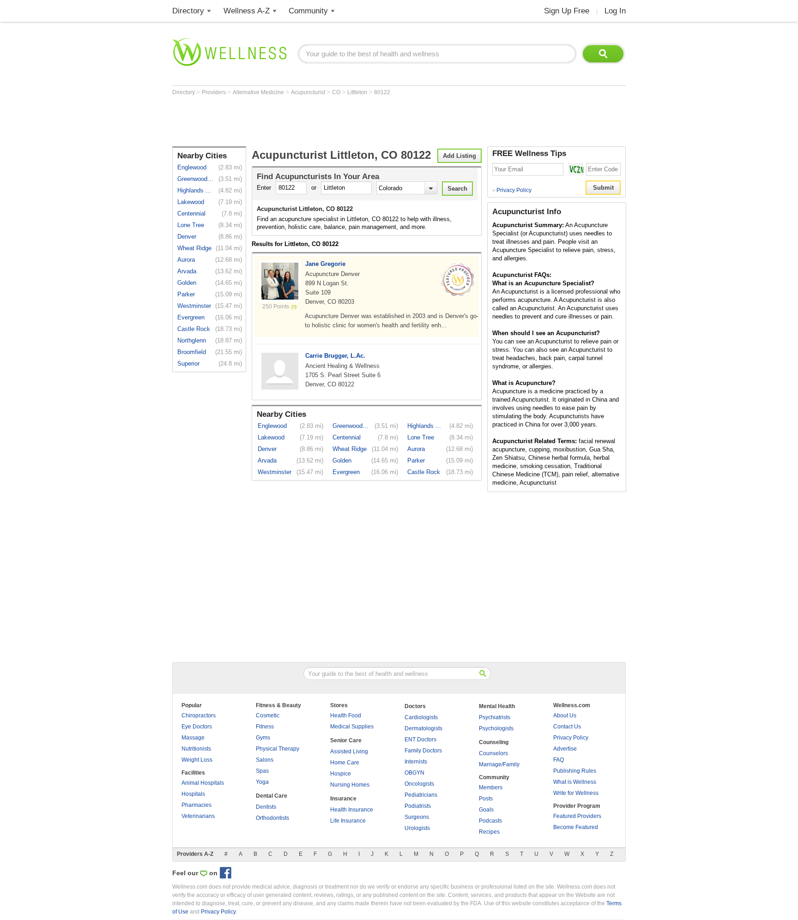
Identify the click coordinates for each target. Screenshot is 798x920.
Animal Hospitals (202, 783)
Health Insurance (351, 809)
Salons (264, 760)
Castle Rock (193, 328)
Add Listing (459, 155)
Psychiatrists (494, 717)
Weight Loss (196, 760)
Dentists (266, 807)
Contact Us (567, 726)
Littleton (358, 92)
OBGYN (414, 773)
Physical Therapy (277, 749)
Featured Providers (577, 816)
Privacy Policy (512, 190)
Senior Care (346, 740)
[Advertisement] (340, 121)
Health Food (345, 715)
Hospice (340, 773)
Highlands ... (194, 190)
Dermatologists (423, 728)
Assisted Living (349, 751)
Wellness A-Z (247, 10)
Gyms (263, 737)
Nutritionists (196, 749)
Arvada (186, 271)
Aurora (186, 259)
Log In (615, 10)
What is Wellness (574, 782)
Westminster (194, 305)
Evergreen (191, 317)
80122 (382, 92)
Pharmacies (196, 805)
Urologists (417, 828)
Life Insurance (348, 821)
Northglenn (191, 340)
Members (490, 787)
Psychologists (496, 728)
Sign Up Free (566, 10)
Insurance (343, 798)
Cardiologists (421, 717)
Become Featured (575, 827)
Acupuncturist (308, 92)
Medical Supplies (352, 726)
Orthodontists (272, 818)
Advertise (565, 749)
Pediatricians (421, 795)
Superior (188, 363)
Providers (214, 92)
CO (337, 92)
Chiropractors (198, 715)
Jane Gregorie (325, 263)
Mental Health (497, 706)
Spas (262, 771)
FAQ (558, 760)
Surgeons (417, 817)
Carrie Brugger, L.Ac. (335, 355)
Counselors (493, 753)
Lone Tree (190, 225)
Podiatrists (418, 806)
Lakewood (190, 201)
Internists (416, 761)
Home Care (344, 762)
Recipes (489, 832)
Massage (193, 737)
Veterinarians (198, 816)
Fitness (265, 726)
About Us (564, 715)
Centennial (191, 213)
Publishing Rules (574, 771)
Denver (186, 236)
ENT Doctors (420, 739)
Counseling (493, 742)
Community (308, 10)
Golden (186, 282)
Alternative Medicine (259, 92)
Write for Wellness (575, 793)
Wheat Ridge (194, 248)
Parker (186, 294)
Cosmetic (267, 715)
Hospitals (193, 794)
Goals (486, 809)
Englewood (191, 167)
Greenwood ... (195, 178)
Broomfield (191, 352)
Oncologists (419, 784)
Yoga (262, 782)
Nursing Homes (349, 785)
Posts (486, 798)
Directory (188, 10)
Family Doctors (423, 750)
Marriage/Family (499, 764)
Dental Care (271, 796)
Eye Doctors (196, 726)
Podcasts (490, 821)
